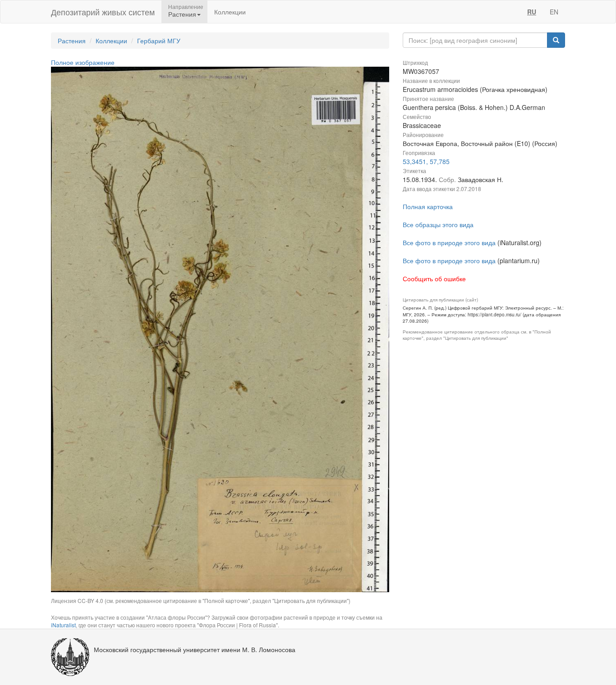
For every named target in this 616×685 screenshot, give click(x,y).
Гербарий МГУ (158, 40)
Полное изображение (83, 62)
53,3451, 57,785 (426, 161)
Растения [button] (182, 13)
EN (554, 11)
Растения (72, 40)
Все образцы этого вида (438, 224)
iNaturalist (63, 625)
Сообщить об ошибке (434, 278)
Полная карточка (428, 206)
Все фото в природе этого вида (449, 242)
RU (531, 11)
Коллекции (230, 11)
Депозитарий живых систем (103, 12)
